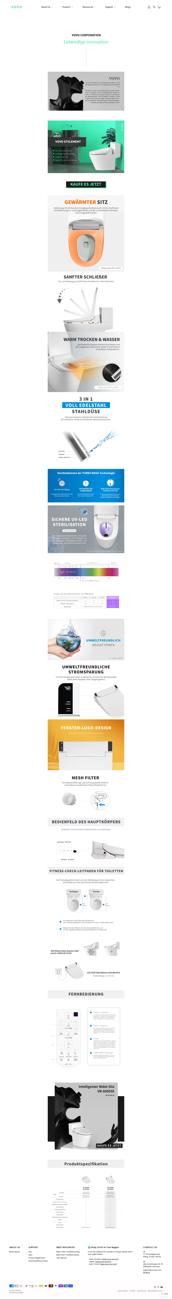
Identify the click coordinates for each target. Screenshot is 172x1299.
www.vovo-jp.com (103, 1261)
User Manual (61, 1258)
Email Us (146, 1272)
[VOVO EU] (16, 7)
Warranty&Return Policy (38, 1261)
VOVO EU (18, 1291)
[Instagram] (155, 1287)
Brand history (123, 1291)
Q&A (30, 1255)
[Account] (149, 7)
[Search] (154, 7)
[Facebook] (158, 1287)
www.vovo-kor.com (108, 1264)
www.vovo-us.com (110, 1259)
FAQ (30, 1252)
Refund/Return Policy (155, 1291)
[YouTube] (162, 1287)
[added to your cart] (159, 7)
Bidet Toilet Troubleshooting (68, 1252)
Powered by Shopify (16, 1293)
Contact (132, 1291)
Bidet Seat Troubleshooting (68, 1255)
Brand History (14, 1252)
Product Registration (37, 1258)
